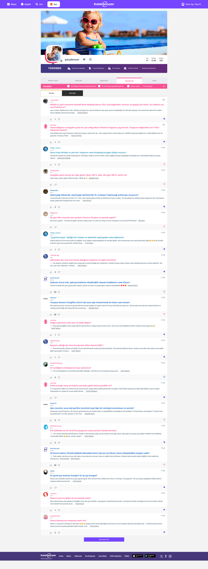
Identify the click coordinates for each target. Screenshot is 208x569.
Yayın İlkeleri (102, 556)
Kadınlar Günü (132, 285)
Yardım (61, 556)
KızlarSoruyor (55, 278)
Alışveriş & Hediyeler (78, 68)
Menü (13, 4)
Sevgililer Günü (94, 178)
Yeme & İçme (87, 201)
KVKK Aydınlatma (115, 556)
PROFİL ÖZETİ (53, 81)
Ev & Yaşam (116, 68)
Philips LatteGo (55, 148)
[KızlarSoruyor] (48, 555)
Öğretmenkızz (55, 341)
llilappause (54, 213)
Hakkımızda (78, 556)
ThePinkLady (54, 255)
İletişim (68, 556)
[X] (161, 556)
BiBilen (127, 556)
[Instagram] (90, 59)
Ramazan (141, 221)
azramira (53, 493)
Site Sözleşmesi (90, 556)
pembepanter (54, 170)
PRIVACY (53, 298)
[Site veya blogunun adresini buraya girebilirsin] (84, 59)
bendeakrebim (55, 516)
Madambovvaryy (55, 426)
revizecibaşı (54, 100)
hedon (52, 471)
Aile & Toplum (82, 266)
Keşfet (28, 4)
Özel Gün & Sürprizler (149, 68)
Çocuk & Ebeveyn (98, 68)
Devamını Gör (104, 539)
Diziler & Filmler (133, 68)
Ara (41, 4)
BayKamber (54, 190)
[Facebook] (166, 556)
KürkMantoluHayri (56, 363)
